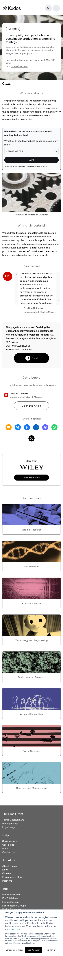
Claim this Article (31, 405)
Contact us (8, 852)
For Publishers (10, 898)
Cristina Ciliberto (33, 308)
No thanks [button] (51, 949)
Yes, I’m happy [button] (34, 949)
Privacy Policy (10, 823)
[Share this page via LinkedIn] (36, 427)
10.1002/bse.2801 (19, 66)
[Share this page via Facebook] (27, 427)
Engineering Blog (12, 877)
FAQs (5, 848)
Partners (7, 880)
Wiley (8, 83)
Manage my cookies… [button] (15, 949)
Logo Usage (8, 827)
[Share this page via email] (8, 427)
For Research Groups (14, 905)
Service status (10, 841)
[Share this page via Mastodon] (45, 427)
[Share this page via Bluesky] (18, 427)
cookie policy (14, 929)
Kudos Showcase (11, 909)
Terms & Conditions (13, 819)
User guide (8, 844)
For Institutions (10, 901)
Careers (6, 873)
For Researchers (11, 894)
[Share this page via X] (31, 438)
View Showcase (31, 477)
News (5, 869)
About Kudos (9, 866)
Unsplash (43, 214)
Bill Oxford (29, 214)
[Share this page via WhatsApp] (54, 427)
